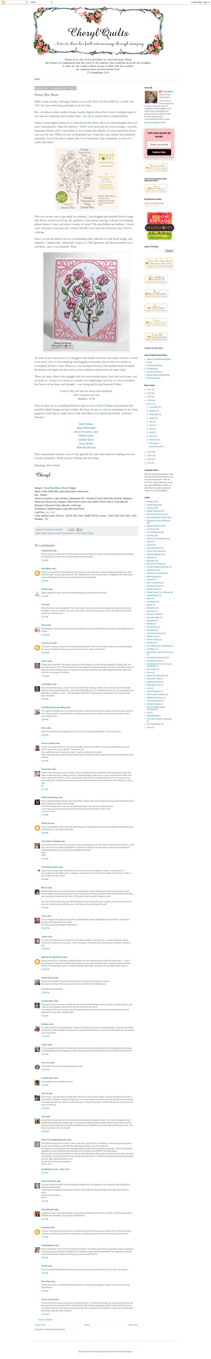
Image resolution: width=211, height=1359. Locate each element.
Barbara (45, 1024)
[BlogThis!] (72, 529)
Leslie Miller (46, 684)
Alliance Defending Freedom (159, 359)
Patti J (44, 661)
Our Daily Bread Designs (157, 517)
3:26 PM (44, 735)
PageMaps (151, 621)
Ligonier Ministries (154, 372)
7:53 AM (44, 1237)
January (153, 443)
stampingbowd (47, 1245)
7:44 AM (44, 1201)
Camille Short (47, 1078)
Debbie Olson (86, 435)
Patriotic (150, 624)
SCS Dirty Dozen (154, 701)
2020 (149, 393)
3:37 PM (44, 789)
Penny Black (152, 627)
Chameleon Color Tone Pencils (160, 652)
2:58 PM (44, 720)
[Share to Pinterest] (80, 529)
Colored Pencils (153, 548)
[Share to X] (75, 529)
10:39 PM (45, 949)
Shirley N (45, 823)
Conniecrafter (47, 1001)
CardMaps (151, 649)
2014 (149, 459)
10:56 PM (45, 969)
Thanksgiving (152, 716)
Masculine (151, 561)
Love (149, 688)
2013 (149, 463)
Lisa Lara (45, 1063)
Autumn (150, 545)
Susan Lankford (48, 743)
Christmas (151, 529)
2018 (149, 400)
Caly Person (46, 643)
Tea (148, 712)
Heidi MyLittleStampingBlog (53, 707)
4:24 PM (44, 1085)
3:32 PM (44, 761)
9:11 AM (44, 617)
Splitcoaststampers (155, 554)
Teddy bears (152, 570)
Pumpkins (151, 630)
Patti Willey (46, 569)
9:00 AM (44, 1016)
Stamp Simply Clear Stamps (158, 592)
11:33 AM (45, 653)
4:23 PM (44, 815)
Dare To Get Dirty (154, 583)
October (152, 411)
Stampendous (152, 595)
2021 (149, 389)
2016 (149, 452)
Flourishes (151, 608)
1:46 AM (44, 560)
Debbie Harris (47, 978)
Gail (43, 604)
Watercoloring (152, 576)
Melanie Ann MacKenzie (51, 957)
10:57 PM (45, 1070)
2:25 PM (44, 699)
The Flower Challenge (156, 573)
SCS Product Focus (155, 633)
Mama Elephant (153, 691)
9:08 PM (44, 879)
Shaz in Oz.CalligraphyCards (53, 1140)
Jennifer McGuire (154, 682)
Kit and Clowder (153, 614)
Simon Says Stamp (155, 551)
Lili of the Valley (153, 617)
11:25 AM (45, 635)
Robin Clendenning (49, 797)
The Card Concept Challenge (159, 719)
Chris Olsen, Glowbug (50, 841)
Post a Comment (45, 1320)
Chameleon (152, 602)
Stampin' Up (152, 636)
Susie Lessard (47, 1299)
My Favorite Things (155, 564)
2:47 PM (44, 1054)
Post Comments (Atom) (55, 1329)
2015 (149, 455)
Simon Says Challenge (156, 539)
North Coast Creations (156, 694)
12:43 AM (45, 1108)
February (153, 440)
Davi (43, 1116)
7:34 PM (44, 859)
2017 (149, 404)
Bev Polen (45, 1281)
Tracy (43, 916)
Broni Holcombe (86, 427)
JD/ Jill (44, 1266)
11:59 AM (45, 676)
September (154, 414)
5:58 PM (44, 833)
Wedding (150, 643)
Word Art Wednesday (155, 514)
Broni (43, 625)
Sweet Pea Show (89, 122)
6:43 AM (44, 581)
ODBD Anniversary (154, 698)
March (152, 436)
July (151, 422)
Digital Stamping (47, 533)
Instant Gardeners (68, 533)
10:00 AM (45, 1131)
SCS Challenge (153, 532)
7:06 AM (44, 596)
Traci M (44, 1093)
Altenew (150, 580)
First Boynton (152, 369)
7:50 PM (44, 1291)
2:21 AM (44, 1173)
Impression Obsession (156, 675)
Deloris (44, 589)
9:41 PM (44, 908)
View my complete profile (154, 122)
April (151, 432)
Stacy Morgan (47, 1209)
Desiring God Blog (154, 365)
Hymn (149, 672)
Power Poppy (105, 405)
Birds (149, 598)
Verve (149, 727)
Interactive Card (153, 679)
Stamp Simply (152, 589)
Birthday (150, 557)
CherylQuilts (167, 92)
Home (37, 79)
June (151, 425)
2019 (149, 397)
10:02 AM (45, 1314)
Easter (149, 605)
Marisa (44, 888)
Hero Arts (150, 611)
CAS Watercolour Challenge (159, 646)
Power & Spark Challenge (158, 567)
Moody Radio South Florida (158, 375)
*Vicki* (44, 1045)
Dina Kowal (151, 669)
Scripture (90, 533)
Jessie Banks (86, 443)
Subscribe (159, 152)
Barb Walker (86, 424)
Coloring (150, 535)
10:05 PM (45, 928)
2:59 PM (44, 1273)
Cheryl (44, 937)
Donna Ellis (46, 769)
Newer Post (40, 1325)
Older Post (132, 1325)
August (152, 418)
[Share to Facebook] (78, 529)
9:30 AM (44, 1258)
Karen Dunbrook (48, 1181)
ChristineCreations (49, 867)
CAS (149, 542)
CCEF (149, 362)
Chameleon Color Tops (156, 658)
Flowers (57, 533)
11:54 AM (45, 1036)
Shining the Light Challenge (158, 521)
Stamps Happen (153, 704)
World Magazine (153, 378)
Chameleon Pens (154, 661)
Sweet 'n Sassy (153, 639)
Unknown (45, 1227)
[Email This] (69, 529)
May (151, 429)
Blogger (129, 1351)
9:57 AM (44, 1219)
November (154, 407)
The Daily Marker (154, 724)
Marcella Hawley (86, 447)
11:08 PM (45, 993)
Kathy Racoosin (153, 685)
